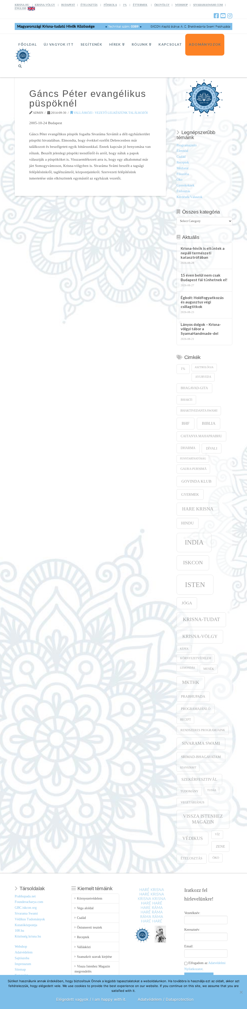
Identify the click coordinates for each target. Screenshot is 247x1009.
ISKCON (193, 562)
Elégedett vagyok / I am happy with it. (91, 999)
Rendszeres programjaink (202, 730)
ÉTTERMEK (140, 4)
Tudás (211, 790)
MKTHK (190, 682)
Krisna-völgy (200, 636)
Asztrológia (204, 367)
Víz (217, 834)
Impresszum (23, 964)
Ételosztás (183, 191)
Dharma (188, 448)
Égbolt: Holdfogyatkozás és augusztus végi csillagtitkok (202, 302)
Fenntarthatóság (193, 458)
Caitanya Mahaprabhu (201, 436)
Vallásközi (84, 947)
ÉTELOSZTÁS (89, 4)
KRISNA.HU (22, 4)
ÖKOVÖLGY (162, 4)
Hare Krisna (197, 508)
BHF (185, 423)
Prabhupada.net (25, 896)
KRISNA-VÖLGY (45, 4)
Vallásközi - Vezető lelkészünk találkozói (110, 112)
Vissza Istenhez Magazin (203, 819)
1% (125, 4)
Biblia (208, 423)
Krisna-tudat (201, 619)
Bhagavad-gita (194, 388)
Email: (188, 946)
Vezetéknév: (192, 913)
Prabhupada (193, 696)
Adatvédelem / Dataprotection (165, 999)
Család (181, 156)
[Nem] (241, 992)
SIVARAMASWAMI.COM (208, 4)
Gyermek (190, 494)
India (194, 542)
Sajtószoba (22, 958)
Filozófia (183, 174)
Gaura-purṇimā (193, 469)
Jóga (187, 603)
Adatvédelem (24, 952)
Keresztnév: (192, 929)
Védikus (192, 838)
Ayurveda (203, 377)
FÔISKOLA (110, 4)
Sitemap (20, 969)
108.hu (19, 930)
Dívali (211, 448)
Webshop (21, 946)
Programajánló (187, 145)
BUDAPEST (68, 4)
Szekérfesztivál (199, 779)
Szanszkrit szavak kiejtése (94, 957)
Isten (195, 584)
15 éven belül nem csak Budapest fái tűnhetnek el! (204, 277)
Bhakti (186, 399)
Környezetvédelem (195, 658)
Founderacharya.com (29, 902)
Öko (179, 179)
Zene (220, 846)
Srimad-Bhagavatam (201, 757)
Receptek (183, 162)
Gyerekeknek (185, 185)
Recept (185, 719)
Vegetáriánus (192, 802)
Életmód (182, 151)
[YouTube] (223, 16)
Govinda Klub (196, 481)
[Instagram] (229, 16)
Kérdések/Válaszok (189, 197)
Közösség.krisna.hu (28, 936)
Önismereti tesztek (89, 927)
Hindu (187, 523)
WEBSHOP (181, 4)
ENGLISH (20, 8)
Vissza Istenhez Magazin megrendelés (92, 969)
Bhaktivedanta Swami (198, 410)
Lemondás (187, 667)
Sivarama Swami (201, 743)
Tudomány (189, 791)
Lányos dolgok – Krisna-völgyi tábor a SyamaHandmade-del (201, 329)
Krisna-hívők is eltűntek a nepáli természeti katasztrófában (203, 252)
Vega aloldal (85, 908)
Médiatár (183, 168)
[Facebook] (216, 16)
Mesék (208, 669)
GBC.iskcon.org (26, 907)
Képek (184, 648)
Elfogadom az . (205, 966)
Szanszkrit (188, 767)
